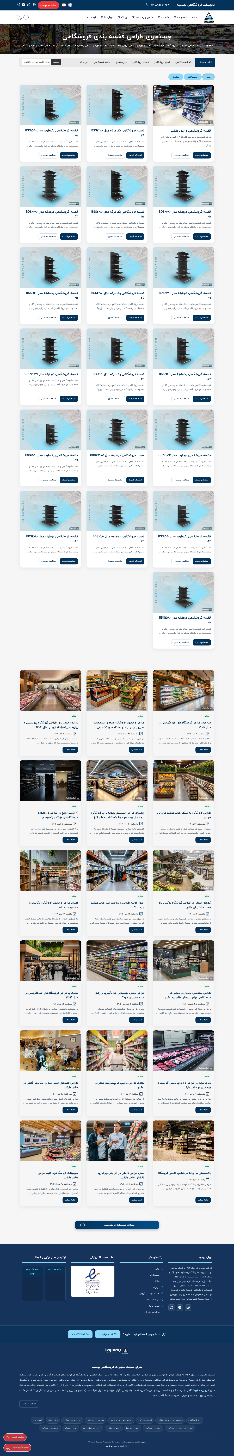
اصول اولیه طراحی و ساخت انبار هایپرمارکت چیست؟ (117, 905)
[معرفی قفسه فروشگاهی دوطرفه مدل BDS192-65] (117, 430)
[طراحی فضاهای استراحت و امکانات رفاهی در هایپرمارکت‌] (50, 1050)
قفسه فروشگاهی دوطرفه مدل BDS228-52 (52, 214)
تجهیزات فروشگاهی (153, 1428)
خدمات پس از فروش (149, 1293)
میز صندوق (121, 62)
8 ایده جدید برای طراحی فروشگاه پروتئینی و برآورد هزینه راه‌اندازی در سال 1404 (51, 725)
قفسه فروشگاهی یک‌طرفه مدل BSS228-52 (117, 214)
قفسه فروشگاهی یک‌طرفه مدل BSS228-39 (117, 133)
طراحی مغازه (53, 1420)
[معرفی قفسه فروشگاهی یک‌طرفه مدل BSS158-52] (183, 511)
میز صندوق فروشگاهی (50, 1428)
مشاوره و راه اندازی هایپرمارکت (170, 1420)
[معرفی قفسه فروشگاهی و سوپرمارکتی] (183, 105)
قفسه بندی (37, 1420)
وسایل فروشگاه (71, 1428)
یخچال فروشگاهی (183, 62)
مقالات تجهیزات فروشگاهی (119, 1225)
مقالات (156, 1281)
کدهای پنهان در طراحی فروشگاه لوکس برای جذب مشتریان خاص (184, 905)
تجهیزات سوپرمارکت (95, 1420)
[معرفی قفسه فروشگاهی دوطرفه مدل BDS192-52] (183, 430)
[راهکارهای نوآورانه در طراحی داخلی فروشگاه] (183, 1140)
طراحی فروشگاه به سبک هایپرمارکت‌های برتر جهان (183, 815)
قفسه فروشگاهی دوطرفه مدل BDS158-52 (52, 539)
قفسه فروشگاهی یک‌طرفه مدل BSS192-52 (185, 376)
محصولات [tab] (193, 77)
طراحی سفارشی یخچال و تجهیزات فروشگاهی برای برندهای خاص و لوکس (187, 995)
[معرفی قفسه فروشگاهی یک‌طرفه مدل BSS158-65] (50, 105)
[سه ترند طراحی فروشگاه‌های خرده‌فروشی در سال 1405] (183, 690)
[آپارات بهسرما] (34, 5)
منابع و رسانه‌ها (144, 17)
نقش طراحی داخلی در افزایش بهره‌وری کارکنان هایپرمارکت (121, 1175)
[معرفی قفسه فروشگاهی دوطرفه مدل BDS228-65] (183, 186)
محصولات (182, 17)
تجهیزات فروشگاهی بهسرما (196, 5)
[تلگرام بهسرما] (23, 5)
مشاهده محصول (181, 155)
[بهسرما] (64, 5)
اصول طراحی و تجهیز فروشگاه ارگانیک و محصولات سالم (53, 905)
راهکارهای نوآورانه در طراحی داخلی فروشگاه (184, 1172)
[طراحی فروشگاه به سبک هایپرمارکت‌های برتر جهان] (183, 780)
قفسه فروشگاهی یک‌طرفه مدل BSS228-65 (117, 295)
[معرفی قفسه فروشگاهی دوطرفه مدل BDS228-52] (50, 186)
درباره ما (108, 17)
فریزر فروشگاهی (162, 62)
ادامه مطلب (203, 749)
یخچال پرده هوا (132, 1428)
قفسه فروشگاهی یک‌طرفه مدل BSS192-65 (52, 295)
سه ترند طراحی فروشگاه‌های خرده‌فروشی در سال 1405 (184, 725)
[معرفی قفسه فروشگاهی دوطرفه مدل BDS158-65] (183, 592)
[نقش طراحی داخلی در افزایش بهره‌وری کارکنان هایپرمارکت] (117, 1140)
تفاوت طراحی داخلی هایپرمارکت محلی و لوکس (119, 1085)
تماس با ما (154, 1306)
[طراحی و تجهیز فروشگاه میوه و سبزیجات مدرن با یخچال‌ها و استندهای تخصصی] (117, 690)
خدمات (165, 17)
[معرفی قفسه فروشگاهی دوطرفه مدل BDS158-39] (117, 511)
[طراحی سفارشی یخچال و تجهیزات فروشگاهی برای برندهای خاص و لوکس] (183, 960)
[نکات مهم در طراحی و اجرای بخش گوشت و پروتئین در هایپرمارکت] (183, 1050)
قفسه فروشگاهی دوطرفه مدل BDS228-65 (185, 214)
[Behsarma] (70, 5)
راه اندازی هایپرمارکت (72, 1420)
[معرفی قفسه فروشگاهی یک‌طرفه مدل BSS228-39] (117, 105)
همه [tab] (208, 77)
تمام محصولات (205, 62)
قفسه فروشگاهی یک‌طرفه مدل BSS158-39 (51, 458)
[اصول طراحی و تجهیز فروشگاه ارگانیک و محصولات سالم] (50, 870)
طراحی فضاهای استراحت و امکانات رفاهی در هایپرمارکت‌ (50, 1085)
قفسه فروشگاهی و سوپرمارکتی (190, 130)
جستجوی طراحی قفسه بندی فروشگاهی (117, 36)
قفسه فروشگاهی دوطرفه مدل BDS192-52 (184, 455)
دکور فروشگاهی (194, 1420)
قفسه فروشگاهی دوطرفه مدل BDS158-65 (185, 620)
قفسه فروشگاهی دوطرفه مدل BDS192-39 (51, 374)
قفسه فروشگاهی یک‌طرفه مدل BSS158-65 (51, 133)
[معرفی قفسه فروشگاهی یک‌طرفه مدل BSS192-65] (50, 267)
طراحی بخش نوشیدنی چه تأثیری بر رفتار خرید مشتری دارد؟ (119, 995)
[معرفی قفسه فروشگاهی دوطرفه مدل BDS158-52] (50, 511)
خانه (194, 17)
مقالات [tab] (176, 77)
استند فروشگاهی (102, 62)
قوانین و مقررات (151, 1312)
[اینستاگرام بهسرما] (18, 5)
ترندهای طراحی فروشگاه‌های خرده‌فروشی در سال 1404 (51, 995)
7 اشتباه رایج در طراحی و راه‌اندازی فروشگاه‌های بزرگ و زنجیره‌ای (57, 815)
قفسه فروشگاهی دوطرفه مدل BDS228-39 (185, 295)
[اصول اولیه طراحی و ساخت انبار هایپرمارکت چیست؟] (117, 870)
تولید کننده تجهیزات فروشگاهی (180, 1428)
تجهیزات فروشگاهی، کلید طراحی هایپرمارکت (58, 1175)
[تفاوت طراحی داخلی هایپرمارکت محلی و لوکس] (117, 1050)
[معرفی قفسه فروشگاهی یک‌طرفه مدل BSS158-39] (50, 430)
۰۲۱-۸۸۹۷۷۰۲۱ (78, 1334)
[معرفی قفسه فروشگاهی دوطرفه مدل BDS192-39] (50, 348)
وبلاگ (124, 17)
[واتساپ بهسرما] (28, 5)
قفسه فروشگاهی (140, 62)
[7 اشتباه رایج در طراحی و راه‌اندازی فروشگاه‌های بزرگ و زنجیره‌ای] (50, 780)
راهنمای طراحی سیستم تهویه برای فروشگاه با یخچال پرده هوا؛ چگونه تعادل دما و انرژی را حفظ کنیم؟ (117, 817)
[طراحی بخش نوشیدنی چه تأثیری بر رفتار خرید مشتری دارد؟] (117, 960)
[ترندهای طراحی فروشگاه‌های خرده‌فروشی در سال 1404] (50, 960)
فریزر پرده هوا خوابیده (92, 1428)
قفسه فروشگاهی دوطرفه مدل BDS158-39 (118, 539)
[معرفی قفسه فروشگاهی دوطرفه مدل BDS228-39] (183, 267)
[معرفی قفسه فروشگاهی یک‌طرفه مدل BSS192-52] (183, 348)
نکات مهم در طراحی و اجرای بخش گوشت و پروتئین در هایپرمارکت (184, 1085)
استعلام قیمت (48, 5)
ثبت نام (91, 17)
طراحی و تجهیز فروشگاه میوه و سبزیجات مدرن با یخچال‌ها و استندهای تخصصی (119, 725)
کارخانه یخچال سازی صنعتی (121, 1420)
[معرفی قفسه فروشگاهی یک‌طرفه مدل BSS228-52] (117, 186)
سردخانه (84, 62)
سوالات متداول (152, 1300)
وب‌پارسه (110, 1446)
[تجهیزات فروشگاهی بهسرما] (209, 17)
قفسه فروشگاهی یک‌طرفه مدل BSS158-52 (184, 539)
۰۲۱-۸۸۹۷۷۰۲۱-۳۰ (161, 5)
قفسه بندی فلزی (113, 1428)
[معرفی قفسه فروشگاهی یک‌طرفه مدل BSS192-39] (117, 348)
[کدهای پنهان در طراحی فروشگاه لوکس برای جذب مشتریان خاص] (183, 870)
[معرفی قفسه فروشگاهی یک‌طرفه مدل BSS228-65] (117, 267)
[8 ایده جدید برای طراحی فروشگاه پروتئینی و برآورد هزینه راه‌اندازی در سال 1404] (50, 690)
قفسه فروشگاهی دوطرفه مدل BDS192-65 (117, 455)
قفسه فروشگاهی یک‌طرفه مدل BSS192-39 (118, 376)
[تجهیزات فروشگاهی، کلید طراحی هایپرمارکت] (50, 1140)
